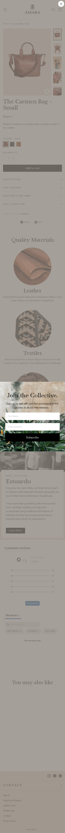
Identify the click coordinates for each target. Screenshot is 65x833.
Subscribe (32, 437)
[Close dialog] (61, 3)
